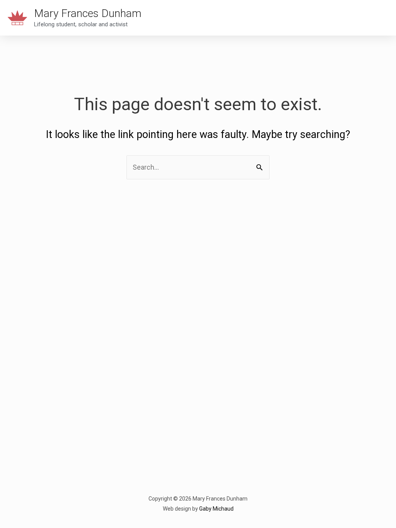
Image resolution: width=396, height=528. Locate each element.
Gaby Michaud (216, 509)
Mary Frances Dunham (88, 13)
